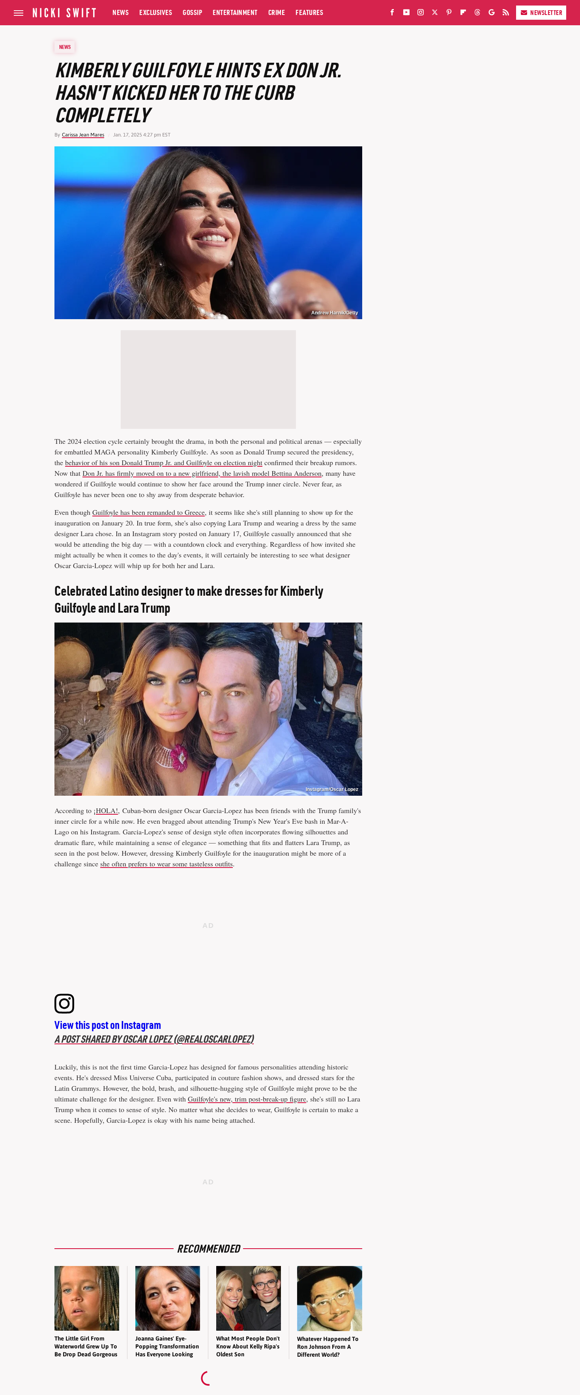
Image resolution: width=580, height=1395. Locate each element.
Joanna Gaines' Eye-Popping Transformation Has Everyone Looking (167, 1346)
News (120, 12)
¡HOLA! (106, 810)
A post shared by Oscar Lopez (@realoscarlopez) (154, 1038)
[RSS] (506, 14)
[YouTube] (406, 14)
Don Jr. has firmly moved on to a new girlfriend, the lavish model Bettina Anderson (202, 473)
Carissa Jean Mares (83, 135)
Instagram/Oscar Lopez (332, 789)
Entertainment (235, 12)
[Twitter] (435, 14)
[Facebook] (392, 14)
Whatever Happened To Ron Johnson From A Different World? (328, 1346)
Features (309, 12)
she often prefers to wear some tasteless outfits (166, 863)
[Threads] (477, 14)
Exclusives (155, 12)
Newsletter (546, 13)
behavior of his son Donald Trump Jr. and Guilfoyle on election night (163, 462)
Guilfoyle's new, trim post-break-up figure (247, 1098)
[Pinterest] (449, 14)
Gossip (192, 12)
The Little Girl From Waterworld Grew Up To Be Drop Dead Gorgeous (85, 1346)
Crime (276, 12)
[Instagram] (421, 14)
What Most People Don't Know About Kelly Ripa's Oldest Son (248, 1346)
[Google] (492, 14)
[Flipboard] (463, 14)
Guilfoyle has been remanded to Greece (148, 512)
